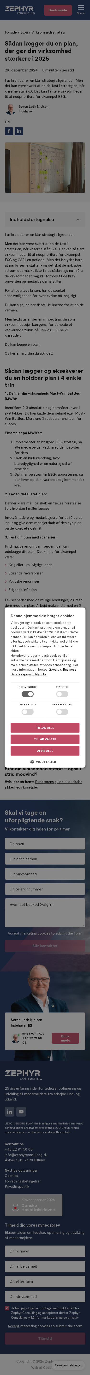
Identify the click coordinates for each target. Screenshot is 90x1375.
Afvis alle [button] (45, 751)
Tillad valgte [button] (45, 739)
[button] (45, 763)
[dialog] (45, 687)
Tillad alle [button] (45, 728)
